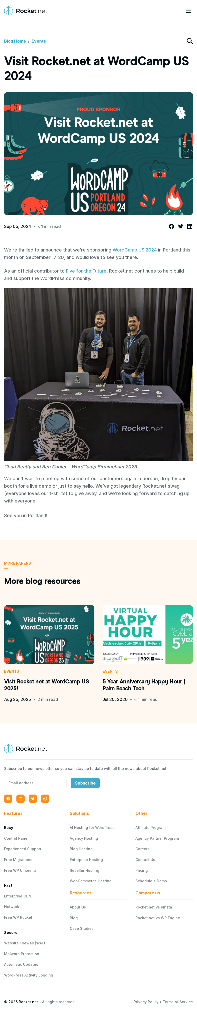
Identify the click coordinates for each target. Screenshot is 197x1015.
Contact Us (145, 859)
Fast (8, 885)
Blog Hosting (81, 849)
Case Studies (82, 928)
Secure (10, 932)
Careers (142, 849)
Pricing (141, 870)
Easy (8, 827)
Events (39, 41)
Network (11, 906)
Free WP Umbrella (20, 870)
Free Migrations (18, 859)
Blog (74, 918)
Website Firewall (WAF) (24, 943)
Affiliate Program (150, 827)
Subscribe (85, 783)
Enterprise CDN (17, 896)
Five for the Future (86, 271)
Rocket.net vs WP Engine (157, 918)
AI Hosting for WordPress (92, 827)
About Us (78, 907)
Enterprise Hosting (86, 859)
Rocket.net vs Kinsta (153, 907)
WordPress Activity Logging (28, 975)
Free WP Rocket (18, 917)
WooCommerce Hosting (91, 881)
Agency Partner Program (157, 838)
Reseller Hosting (84, 870)
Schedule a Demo (151, 881)
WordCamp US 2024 (135, 250)
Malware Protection (21, 954)
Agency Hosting (84, 838)
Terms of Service (178, 1002)
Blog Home (15, 41)
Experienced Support (22, 849)
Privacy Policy (146, 1002)
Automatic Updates (21, 964)
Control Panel (16, 838)
